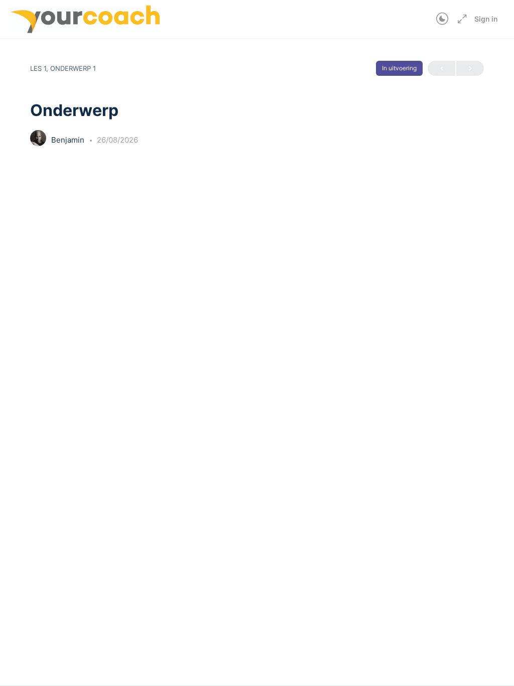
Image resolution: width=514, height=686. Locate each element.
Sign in (486, 19)
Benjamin (68, 140)
